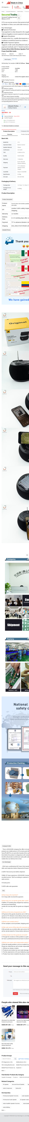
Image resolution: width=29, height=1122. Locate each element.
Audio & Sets (20, 11)
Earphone (18, 1067)
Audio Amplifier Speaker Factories (11, 1103)
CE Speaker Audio (24, 1099)
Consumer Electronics (11, 11)
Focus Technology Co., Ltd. (20, 1115)
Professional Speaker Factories (10, 1096)
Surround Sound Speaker (18, 1084)
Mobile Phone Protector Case (9, 1067)
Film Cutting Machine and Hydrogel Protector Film (14, 1065)
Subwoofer (18, 1088)
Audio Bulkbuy (6, 1107)
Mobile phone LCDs (21, 1062)
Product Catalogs (24, 1059)
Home (3, 11)
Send (15, 993)
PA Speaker (6, 1084)
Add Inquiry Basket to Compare (11, 125)
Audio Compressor (7, 1088)
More (3, 1110)
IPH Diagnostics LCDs (7, 1062)
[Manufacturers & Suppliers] (14, 2)
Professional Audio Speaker (10, 1099)
